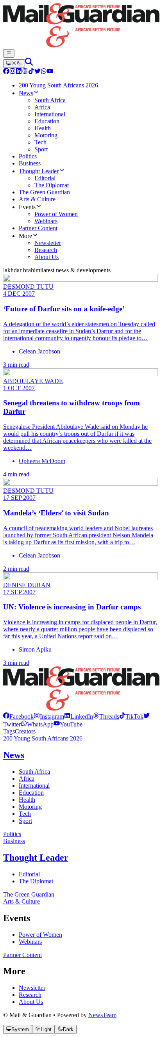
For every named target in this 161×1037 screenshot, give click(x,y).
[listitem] (18, 716)
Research (30, 994)
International (34, 785)
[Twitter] (37, 72)
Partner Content (22, 955)
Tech (25, 813)
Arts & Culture (21, 901)
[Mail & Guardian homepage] (80, 26)
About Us (31, 1001)
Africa (26, 778)
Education (31, 792)
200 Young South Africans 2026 (42, 738)
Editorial (29, 874)
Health (27, 799)
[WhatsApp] (44, 72)
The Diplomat (36, 881)
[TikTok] (31, 72)
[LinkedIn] (19, 72)
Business (14, 841)
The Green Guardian (28, 894)
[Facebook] (6, 72)
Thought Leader (35, 857)
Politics (12, 834)
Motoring (30, 806)
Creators (25, 731)
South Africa (34, 771)
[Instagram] (12, 72)
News (13, 755)
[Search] (29, 63)
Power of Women (40, 934)
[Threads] (25, 72)
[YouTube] (50, 72)
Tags (9, 731)
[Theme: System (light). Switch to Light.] (14, 63)
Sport (25, 820)
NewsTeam (102, 1015)
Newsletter (32, 987)
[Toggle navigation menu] (8, 53)
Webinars (30, 941)
